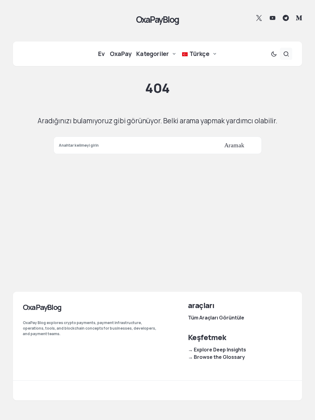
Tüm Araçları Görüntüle (216, 317)
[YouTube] (272, 18)
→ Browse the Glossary (216, 357)
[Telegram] (286, 18)
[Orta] (299, 18)
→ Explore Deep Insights (217, 349)
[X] (259, 18)
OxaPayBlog (157, 19)
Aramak (234, 145)
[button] (274, 54)
